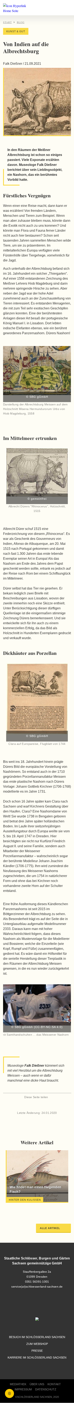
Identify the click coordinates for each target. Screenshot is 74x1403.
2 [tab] (15, 1207)
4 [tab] (28, 1207)
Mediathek (18, 1384)
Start (7, 22)
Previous (11, 1015)
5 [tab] (34, 1207)
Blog (20, 22)
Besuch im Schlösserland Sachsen (37, 1337)
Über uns (37, 1384)
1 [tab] (9, 1207)
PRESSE (37, 1350)
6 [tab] (40, 1207)
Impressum (23, 1389)
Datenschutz (45, 1389)
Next (63, 1015)
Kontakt (54, 1384)
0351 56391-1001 (37, 1281)
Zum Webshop (37, 1343)
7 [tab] (46, 1207)
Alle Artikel (50, 1228)
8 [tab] (52, 1207)
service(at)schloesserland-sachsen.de (36, 1286)
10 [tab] (65, 1207)
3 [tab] (22, 1207)
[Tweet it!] (37, 1105)
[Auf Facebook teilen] (30, 1105)
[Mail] (43, 1105)
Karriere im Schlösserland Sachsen (37, 1357)
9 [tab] (59, 1207)
